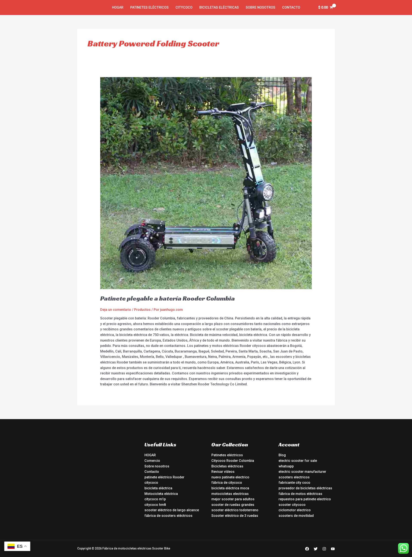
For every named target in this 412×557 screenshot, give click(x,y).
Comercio (152, 461)
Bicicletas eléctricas (219, 7)
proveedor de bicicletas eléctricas (305, 488)
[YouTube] (333, 549)
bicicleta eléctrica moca (230, 488)
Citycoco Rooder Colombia (232, 461)
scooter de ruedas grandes (232, 505)
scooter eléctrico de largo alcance (171, 510)
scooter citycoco (292, 505)
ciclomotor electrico (295, 510)
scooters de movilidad (296, 516)
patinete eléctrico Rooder (164, 477)
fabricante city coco (294, 483)
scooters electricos (294, 477)
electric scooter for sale (298, 461)
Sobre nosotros (260, 7)
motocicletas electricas (230, 494)
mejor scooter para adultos (232, 499)
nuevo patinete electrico (230, 477)
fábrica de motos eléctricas (300, 494)
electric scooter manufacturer (302, 472)
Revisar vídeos (223, 472)
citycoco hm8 (155, 505)
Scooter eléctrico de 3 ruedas (234, 516)
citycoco (151, 483)
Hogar (117, 7)
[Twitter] (316, 549)
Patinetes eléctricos (149, 7)
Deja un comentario (115, 310)
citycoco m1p (155, 499)
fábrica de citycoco (226, 483)
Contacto (291, 7)
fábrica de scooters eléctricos (168, 516)
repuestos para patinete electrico (305, 499)
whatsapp (286, 466)
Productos (142, 310)
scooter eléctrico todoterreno (234, 510)
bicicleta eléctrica (158, 488)
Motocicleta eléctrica (161, 494)
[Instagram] (324, 549)
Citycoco (184, 7)
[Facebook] (307, 549)
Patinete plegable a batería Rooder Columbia (167, 298)
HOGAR (150, 455)
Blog (282, 455)
